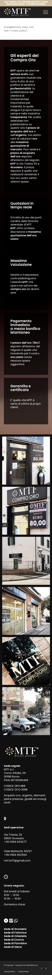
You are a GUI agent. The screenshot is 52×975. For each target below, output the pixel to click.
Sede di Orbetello (15, 936)
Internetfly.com (32, 965)
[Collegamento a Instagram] (46, 968)
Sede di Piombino (15, 943)
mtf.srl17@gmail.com (17, 860)
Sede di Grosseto (15, 929)
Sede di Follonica (15, 932)
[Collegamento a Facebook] (41, 968)
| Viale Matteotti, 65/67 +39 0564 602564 (27, 2)
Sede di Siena (13, 947)
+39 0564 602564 (15, 855)
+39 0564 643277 (15, 842)
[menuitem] (9, 971)
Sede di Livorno (14, 939)
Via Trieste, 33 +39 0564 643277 (22, 1)
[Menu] (44, 12)
